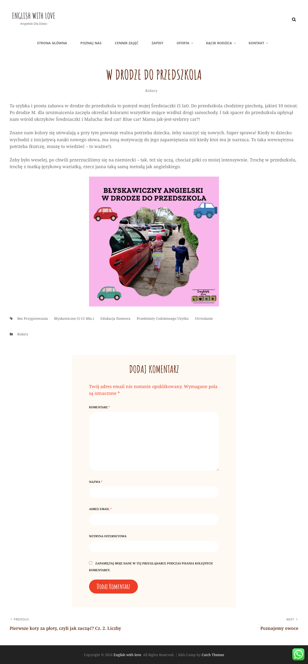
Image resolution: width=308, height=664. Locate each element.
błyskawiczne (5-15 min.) (74, 318)
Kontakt (256, 43)
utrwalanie (204, 318)
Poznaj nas (91, 43)
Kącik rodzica (219, 43)
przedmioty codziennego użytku (163, 318)
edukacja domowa (115, 318)
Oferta (183, 43)
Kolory (151, 90)
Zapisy (157, 43)
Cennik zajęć (126, 43)
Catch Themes (213, 654)
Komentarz (99, 407)
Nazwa (96, 482)
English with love (33, 15)
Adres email (100, 509)
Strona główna (52, 43)
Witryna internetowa (108, 536)
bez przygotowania (32, 318)
